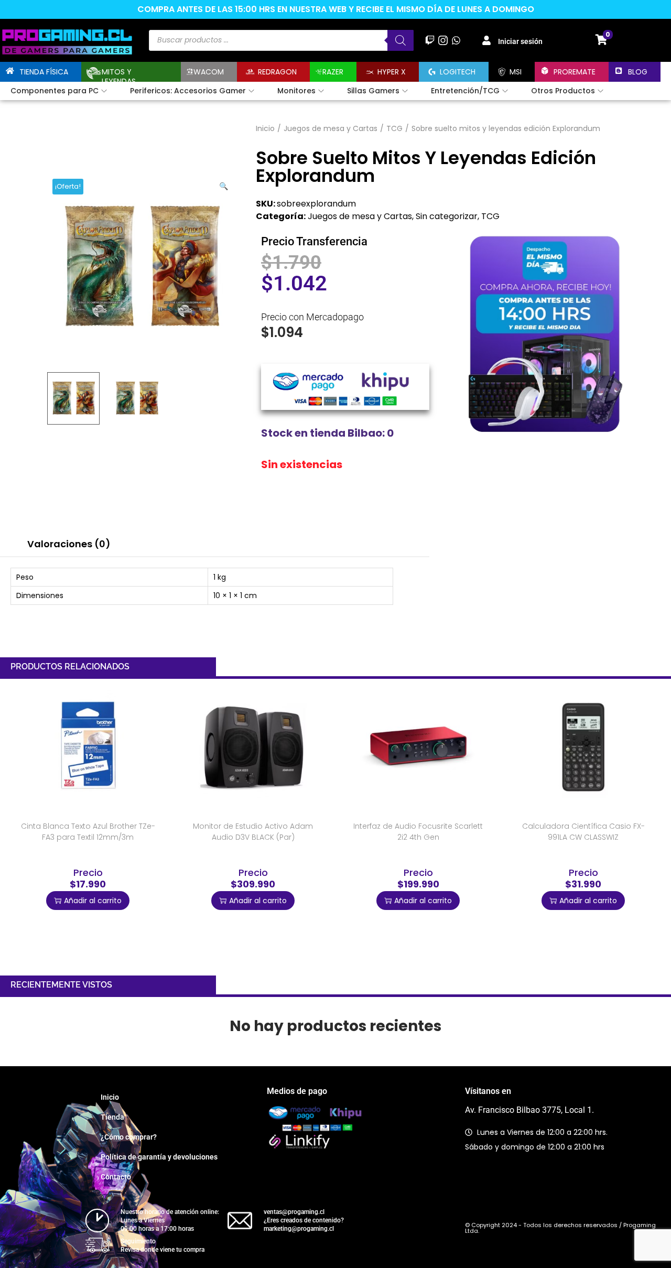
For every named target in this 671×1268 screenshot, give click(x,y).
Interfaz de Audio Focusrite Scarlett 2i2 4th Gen (418, 831)
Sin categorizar (447, 216)
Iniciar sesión (520, 41)
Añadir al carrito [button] (93, 900)
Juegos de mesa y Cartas (330, 128)
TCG (394, 128)
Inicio (265, 128)
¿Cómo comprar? (129, 1137)
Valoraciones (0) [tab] (69, 543)
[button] (224, 184)
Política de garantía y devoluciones (159, 1157)
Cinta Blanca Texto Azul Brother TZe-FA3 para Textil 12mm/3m (88, 831)
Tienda (112, 1117)
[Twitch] (429, 40)
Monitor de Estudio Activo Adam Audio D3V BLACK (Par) (253, 831)
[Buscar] (400, 40)
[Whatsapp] (455, 40)
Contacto (116, 1177)
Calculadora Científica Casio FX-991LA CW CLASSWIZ (583, 831)
